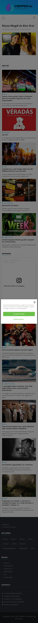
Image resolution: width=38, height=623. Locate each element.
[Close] (34, 302)
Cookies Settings (18, 319)
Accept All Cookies (19, 314)
